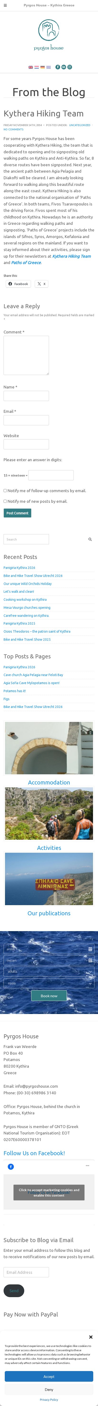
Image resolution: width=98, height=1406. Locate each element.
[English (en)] (31, 67)
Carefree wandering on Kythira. (26, 616)
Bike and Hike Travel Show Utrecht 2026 (33, 576)
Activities (49, 848)
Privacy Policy (49, 1399)
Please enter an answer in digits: (33, 459)
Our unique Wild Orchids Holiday (28, 584)
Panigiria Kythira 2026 (19, 568)
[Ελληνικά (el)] (48, 67)
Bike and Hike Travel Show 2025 (27, 639)
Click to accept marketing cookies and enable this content (49, 1192)
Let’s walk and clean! (19, 591)
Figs (7, 699)
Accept (49, 1376)
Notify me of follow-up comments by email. (47, 490)
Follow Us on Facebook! (34, 1153)
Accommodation (49, 782)
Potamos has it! (15, 691)
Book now (49, 995)
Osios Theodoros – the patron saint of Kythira (37, 631)
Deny (49, 1389)
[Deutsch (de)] (42, 67)
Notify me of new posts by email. (37, 501)
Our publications (49, 913)
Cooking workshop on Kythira (25, 599)
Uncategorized (79, 125)
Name (10, 387)
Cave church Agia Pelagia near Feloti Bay (33, 675)
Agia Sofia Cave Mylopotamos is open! (31, 683)
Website (11, 435)
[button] (90, 1336)
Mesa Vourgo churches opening (27, 607)
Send (14, 1290)
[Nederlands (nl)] (36, 67)
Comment (14, 332)
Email (10, 411)
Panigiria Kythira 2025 (19, 623)
